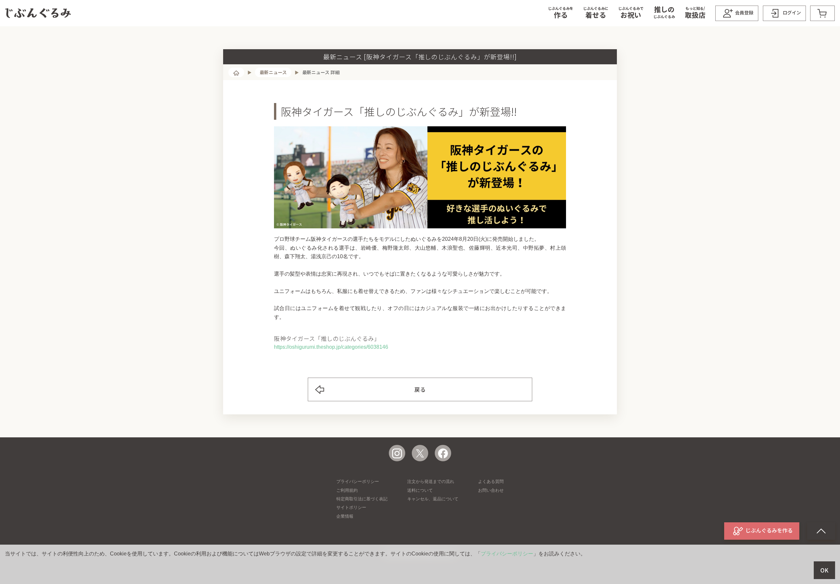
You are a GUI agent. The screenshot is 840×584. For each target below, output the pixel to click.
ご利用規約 (347, 490)
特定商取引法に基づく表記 (362, 498)
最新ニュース (273, 72)
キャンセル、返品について (432, 498)
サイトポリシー (351, 507)
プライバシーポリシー (357, 481)
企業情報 (344, 516)
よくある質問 (491, 481)
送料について (420, 490)
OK (824, 570)
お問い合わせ (491, 490)
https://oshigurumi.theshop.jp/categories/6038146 (331, 347)
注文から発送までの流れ (430, 481)
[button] (560, 13)
